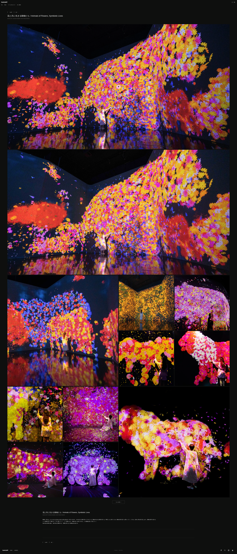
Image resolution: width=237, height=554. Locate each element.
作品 (5, 4)
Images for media (46, 533)
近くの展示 (19, 4)
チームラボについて (11, 4)
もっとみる (118, 502)
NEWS (11, 550)
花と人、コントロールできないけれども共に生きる (57, 519)
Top (2, 4)
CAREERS (16, 550)
